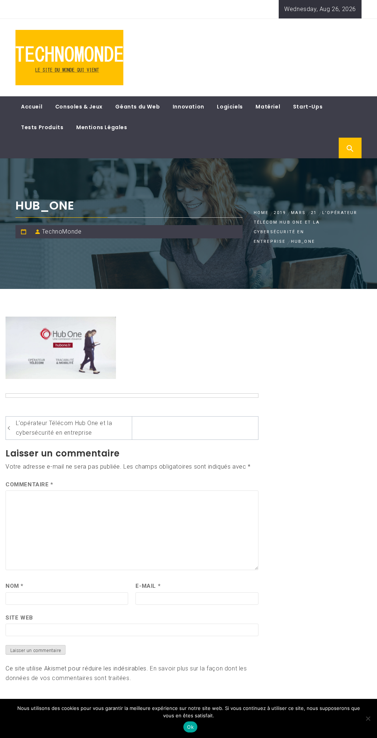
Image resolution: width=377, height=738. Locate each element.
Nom (15, 586)
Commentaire (29, 484)
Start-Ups (308, 106)
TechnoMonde (62, 231)
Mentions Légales (101, 127)
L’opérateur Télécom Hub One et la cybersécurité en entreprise (64, 428)
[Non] (367, 718)
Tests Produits (42, 127)
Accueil (31, 106)
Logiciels (230, 106)
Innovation (188, 106)
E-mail (148, 586)
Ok (190, 727)
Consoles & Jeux (79, 106)
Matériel (268, 106)
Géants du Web (137, 106)
